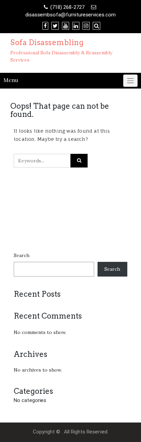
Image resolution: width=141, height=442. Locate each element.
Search (21, 255)
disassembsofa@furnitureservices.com (70, 15)
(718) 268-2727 (67, 7)
